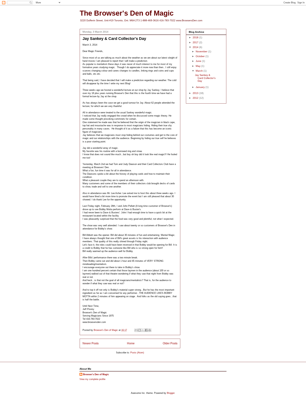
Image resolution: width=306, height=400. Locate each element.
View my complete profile (92, 379)
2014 (196, 47)
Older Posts (170, 343)
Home (131, 343)
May (198, 66)
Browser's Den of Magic (96, 374)
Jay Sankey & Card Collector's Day (114, 38)
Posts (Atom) (137, 352)
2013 (196, 93)
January (200, 87)
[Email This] (136, 330)
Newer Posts (91, 343)
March (199, 70)
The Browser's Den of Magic (127, 13)
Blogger (170, 393)
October (200, 56)
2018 (196, 37)
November (202, 51)
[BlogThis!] (139, 330)
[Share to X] (143, 330)
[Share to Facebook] (146, 330)
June (199, 61)
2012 (196, 97)
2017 (196, 42)
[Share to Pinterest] (149, 330)
